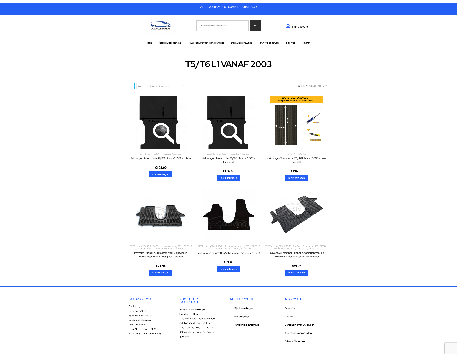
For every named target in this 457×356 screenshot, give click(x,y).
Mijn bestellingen (243, 308)
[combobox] (222, 25)
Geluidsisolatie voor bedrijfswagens (206, 43)
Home (149, 43)
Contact (306, 43)
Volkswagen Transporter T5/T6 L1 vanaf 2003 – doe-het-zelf (296, 160)
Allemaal (323, 85)
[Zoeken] (255, 25)
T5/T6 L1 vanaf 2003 (149, 153)
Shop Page (290, 43)
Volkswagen (177, 153)
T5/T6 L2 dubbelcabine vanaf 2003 (166, 246)
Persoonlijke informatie (246, 324)
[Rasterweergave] (132, 86)
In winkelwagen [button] (160, 174)
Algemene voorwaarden (298, 333)
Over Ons (290, 308)
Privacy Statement (295, 341)
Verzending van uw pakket (299, 324)
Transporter (165, 153)
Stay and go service (269, 43)
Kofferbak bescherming (170, 43)
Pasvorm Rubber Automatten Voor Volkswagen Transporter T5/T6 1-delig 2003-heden (160, 254)
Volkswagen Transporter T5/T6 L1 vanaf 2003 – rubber (161, 158)
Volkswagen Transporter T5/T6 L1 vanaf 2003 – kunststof (228, 160)
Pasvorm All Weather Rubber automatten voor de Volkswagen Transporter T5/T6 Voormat (296, 254)
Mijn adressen (242, 316)
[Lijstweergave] (139, 86)
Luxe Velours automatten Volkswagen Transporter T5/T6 (228, 253)
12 (310, 85)
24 (314, 85)
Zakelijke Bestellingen (242, 43)
